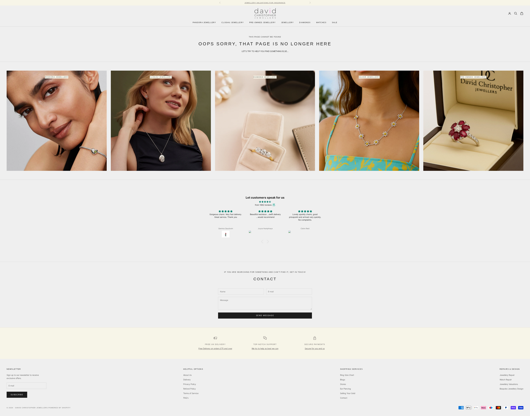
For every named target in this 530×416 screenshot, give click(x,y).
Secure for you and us (315, 348)
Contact (343, 398)
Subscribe (17, 394)
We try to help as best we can (265, 348)
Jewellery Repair (507, 375)
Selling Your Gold (347, 393)
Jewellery (287, 23)
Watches (321, 23)
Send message (265, 315)
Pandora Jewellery (204, 23)
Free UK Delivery (215, 344)
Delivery (187, 379)
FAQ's (185, 398)
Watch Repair (506, 379)
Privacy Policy (189, 384)
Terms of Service (190, 393)
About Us (187, 375)
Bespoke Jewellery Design (511, 389)
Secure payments (314, 344)
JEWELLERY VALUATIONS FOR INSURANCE (265, 3)
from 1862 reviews (263, 205)
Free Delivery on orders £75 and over (215, 348)
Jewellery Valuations (509, 384)
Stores (343, 384)
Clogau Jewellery (233, 23)
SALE (334, 23)
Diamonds (305, 23)
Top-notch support (265, 344)
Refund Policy (189, 389)
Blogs (342, 379)
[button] (263, 242)
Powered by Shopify (59, 408)
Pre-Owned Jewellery (262, 23)
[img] (265, 201)
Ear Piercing (345, 389)
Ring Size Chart (347, 375)
